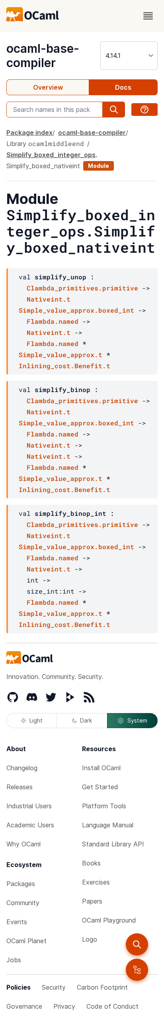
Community (22, 903)
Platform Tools (104, 806)
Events (16, 922)
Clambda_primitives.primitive (82, 288)
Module (98, 165)
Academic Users (30, 825)
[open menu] (148, 16)
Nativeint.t (48, 299)
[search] (137, 944)
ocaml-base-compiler (42, 55)
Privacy (64, 1006)
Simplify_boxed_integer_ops (51, 155)
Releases (19, 787)
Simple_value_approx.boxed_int (76, 310)
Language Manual (107, 825)
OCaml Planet (26, 941)
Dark (86, 720)
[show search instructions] (144, 109)
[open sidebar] (137, 970)
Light (36, 720)
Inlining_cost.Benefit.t (64, 365)
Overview (48, 87)
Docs (123, 87)
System (137, 720)
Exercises (96, 882)
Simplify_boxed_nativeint (43, 166)
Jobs (13, 960)
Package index (29, 133)
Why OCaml (23, 844)
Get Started (100, 787)
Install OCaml (101, 768)
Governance (24, 1006)
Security (54, 987)
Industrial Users (29, 806)
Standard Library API (113, 844)
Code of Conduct (112, 1006)
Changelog (21, 768)
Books (91, 863)
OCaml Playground (109, 920)
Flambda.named (52, 321)
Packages (20, 884)
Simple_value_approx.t (60, 354)
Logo (89, 939)
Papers (92, 901)
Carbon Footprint (102, 987)
